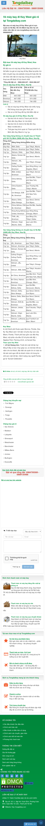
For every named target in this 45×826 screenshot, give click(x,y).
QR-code (30, 783)
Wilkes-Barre (9, 450)
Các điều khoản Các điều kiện (14, 724)
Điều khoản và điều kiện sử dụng (15, 730)
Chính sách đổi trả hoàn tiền (13, 736)
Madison (8, 430)
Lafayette (8, 434)
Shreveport (9, 438)
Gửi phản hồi (32, 824)
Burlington (8, 458)
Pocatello (8, 419)
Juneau (7, 454)
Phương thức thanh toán (12, 739)
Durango (8, 407)
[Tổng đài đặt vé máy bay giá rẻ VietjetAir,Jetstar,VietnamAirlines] (22, 3)
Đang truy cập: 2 (8, 790)
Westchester (9, 442)
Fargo (7, 415)
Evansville (8, 462)
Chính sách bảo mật (11, 727)
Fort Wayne (9, 403)
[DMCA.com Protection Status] (12, 783)
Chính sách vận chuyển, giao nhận (15, 733)
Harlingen (8, 411)
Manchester (9, 446)
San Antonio (9, 427)
